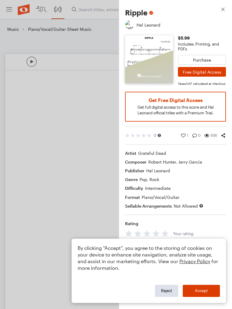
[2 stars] (138, 233)
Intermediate (158, 188)
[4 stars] (156, 233)
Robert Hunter (162, 161)
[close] (223, 10)
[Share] (223, 135)
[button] (159, 135)
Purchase (202, 59)
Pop (143, 179)
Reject (166, 290)
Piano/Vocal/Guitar (160, 197)
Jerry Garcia (190, 161)
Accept (201, 290)
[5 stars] (165, 233)
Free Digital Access (202, 72)
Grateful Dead (152, 153)
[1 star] (129, 233)
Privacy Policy (194, 261)
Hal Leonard (158, 170)
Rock (154, 179)
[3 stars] (147, 233)
